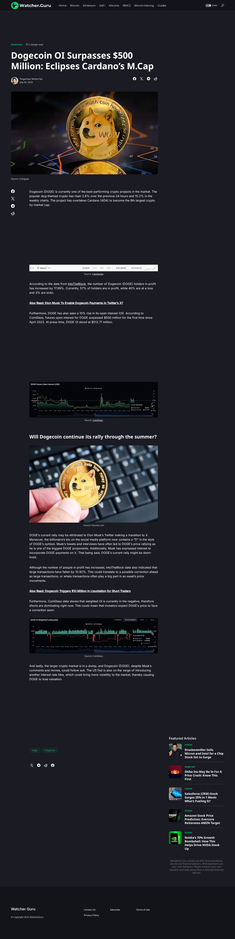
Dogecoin (16, 44)
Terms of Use (143, 909)
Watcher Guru (23, 909)
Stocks (188, 744)
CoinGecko (97, 274)
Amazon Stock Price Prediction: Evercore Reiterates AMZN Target (202, 819)
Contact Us (89, 909)
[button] (211, 5)
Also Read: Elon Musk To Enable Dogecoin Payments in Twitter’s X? (76, 303)
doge (34, 750)
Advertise (115, 909)
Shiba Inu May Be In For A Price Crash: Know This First (203, 775)
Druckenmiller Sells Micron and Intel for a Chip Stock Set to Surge (204, 753)
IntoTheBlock (77, 284)
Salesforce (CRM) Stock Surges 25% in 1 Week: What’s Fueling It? (201, 797)
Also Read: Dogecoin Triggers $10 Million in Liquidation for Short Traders (80, 591)
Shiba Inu (190, 766)
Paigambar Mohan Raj (31, 78)
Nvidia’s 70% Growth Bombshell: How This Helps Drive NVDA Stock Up (202, 843)
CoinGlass (98, 420)
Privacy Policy (91, 915)
